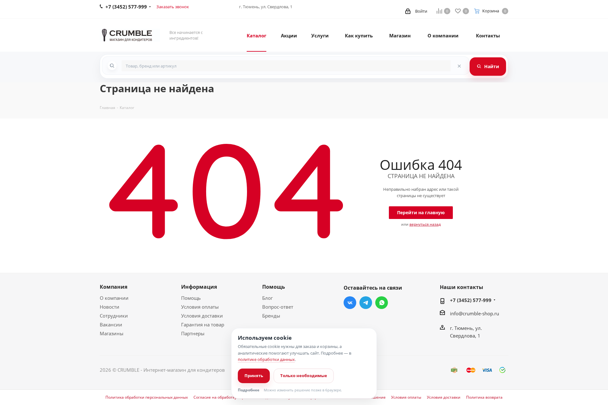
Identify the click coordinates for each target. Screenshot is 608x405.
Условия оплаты (200, 307)
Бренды (271, 315)
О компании (114, 298)
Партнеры (193, 333)
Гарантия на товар (202, 324)
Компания (113, 286)
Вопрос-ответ (277, 307)
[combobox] (286, 65)
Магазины (112, 333)
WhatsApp (381, 302)
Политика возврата (484, 397)
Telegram (365, 302)
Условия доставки (202, 315)
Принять (253, 375)
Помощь (191, 298)
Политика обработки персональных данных (146, 397)
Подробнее (248, 390)
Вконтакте (350, 302)
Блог (267, 298)
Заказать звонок (172, 7)
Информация (199, 286)
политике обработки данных (266, 359)
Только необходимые (303, 375)
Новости (109, 307)
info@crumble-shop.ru (474, 313)
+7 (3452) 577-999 (470, 300)
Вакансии (111, 324)
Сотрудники (114, 315)
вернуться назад (425, 224)
